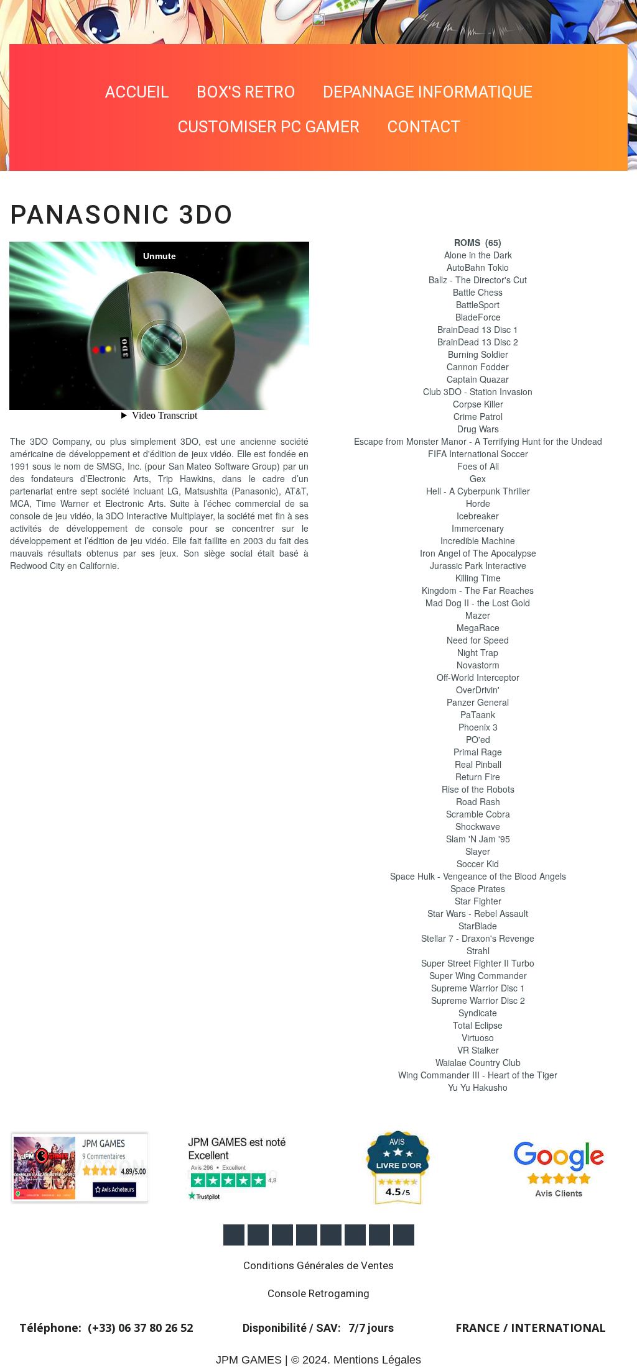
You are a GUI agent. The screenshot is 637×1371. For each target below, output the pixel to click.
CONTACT (423, 126)
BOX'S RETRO (246, 92)
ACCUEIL (137, 92)
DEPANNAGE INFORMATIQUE (427, 92)
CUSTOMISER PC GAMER (268, 126)
